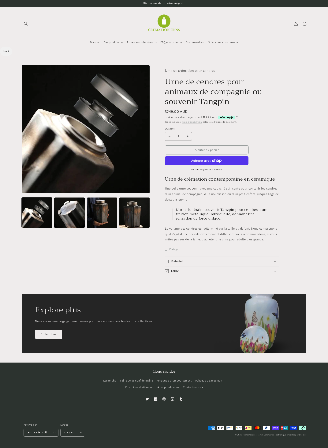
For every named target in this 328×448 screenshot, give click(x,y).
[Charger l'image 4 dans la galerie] (134, 212)
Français (69, 432)
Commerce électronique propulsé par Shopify (285, 435)
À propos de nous (168, 387)
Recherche (109, 380)
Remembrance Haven (253, 435)
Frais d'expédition (192, 122)
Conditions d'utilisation (139, 387)
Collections (49, 334)
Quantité (170, 128)
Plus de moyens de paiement (206, 169)
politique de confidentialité (136, 380)
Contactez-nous (193, 387)
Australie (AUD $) (37, 432)
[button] (26, 24)
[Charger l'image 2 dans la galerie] (69, 212)
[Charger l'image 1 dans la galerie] (37, 212)
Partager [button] (174, 249)
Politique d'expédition (208, 380)
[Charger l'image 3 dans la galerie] (102, 212)
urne (225, 239)
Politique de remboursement (174, 380)
